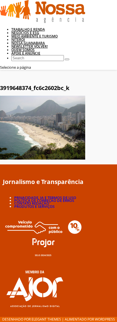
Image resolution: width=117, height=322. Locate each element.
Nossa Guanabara (28, 43)
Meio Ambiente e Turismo (34, 36)
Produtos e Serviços (34, 206)
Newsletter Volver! (29, 46)
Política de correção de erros (44, 200)
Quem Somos (23, 49)
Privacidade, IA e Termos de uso (45, 197)
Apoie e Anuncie (25, 53)
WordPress (105, 319)
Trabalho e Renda (28, 29)
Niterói (18, 39)
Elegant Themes (46, 319)
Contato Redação (31, 203)
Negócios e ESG (25, 32)
